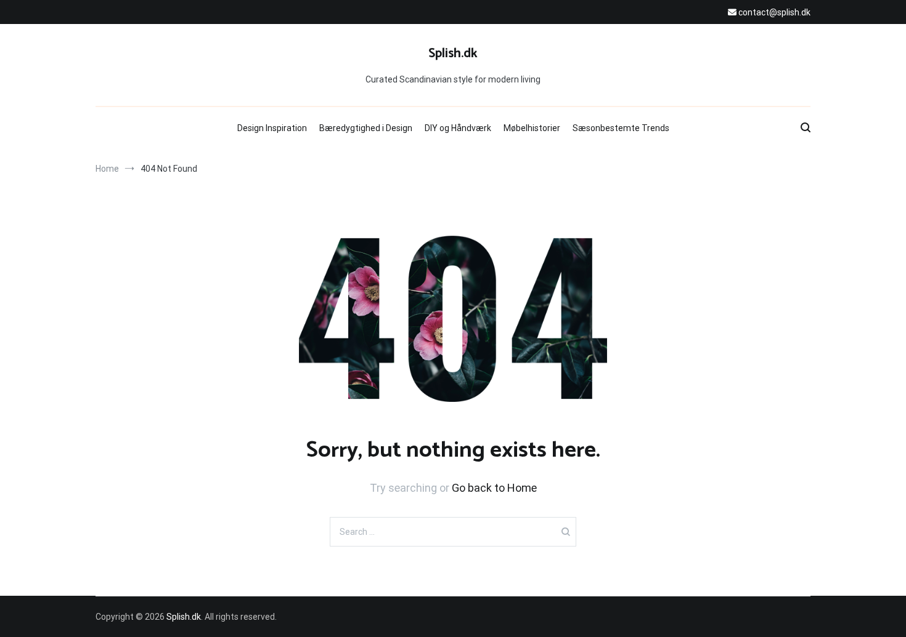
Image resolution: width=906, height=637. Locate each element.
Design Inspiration (272, 128)
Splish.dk (453, 53)
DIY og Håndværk (458, 128)
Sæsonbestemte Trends (621, 128)
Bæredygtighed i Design (365, 128)
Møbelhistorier (532, 128)
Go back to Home (494, 487)
